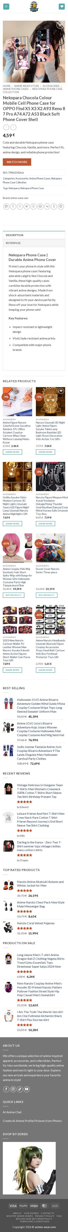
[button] (6, 7)
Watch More (17, 162)
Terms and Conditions (34, 1221)
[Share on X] (20, 206)
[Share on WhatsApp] (6, 206)
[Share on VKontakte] (47, 206)
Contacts (47, 1213)
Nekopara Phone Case (32, 188)
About (17, 1213)
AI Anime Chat (12, 1112)
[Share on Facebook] (13, 206)
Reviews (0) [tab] (13, 242)
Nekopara (14, 188)
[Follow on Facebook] (6, 1089)
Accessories (51, 85)
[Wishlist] (62, 7)
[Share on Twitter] (27, 206)
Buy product (14, 595)
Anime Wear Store (26, 85)
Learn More (12, 452)
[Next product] (6, 127)
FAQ (59, 1216)
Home (6, 85)
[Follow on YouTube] (27, 1089)
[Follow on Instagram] (13, 1089)
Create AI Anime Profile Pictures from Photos (32, 1120)
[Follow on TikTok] (20, 1089)
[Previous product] (13, 127)
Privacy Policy (44, 1216)
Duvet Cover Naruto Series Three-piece (47, 570)
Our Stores (31, 1213)
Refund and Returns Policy (34, 1218)
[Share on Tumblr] (54, 206)
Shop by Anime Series (19, 1216)
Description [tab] (14, 235)
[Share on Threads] (33, 206)
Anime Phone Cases (16, 88)
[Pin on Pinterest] (40, 206)
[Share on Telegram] (61, 206)
